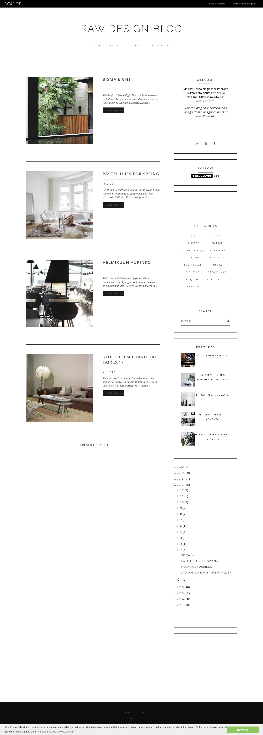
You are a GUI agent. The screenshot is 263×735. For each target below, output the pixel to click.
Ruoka (217, 265)
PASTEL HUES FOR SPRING (131, 173)
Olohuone (193, 257)
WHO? (114, 45)
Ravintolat (193, 265)
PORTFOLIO (162, 45)
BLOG (96, 45)
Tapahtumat (217, 272)
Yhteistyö (193, 286)
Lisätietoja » (113, 110)
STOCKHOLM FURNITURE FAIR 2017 (206, 572)
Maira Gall (131, 724)
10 (182, 502)
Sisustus (193, 272)
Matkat (217, 243)
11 (182, 496)
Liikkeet (193, 243)
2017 (180, 484)
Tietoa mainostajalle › (245, 3)
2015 (180, 593)
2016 (180, 587)
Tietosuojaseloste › (217, 3)
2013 (180, 605)
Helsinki (217, 236)
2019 (180, 472)
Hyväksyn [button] (242, 729)
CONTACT (135, 45)
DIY (193, 236)
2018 (180, 478)
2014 (180, 599)
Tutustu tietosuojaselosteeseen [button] (55, 731)
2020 (180, 467)
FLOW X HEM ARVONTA (212, 355)
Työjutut (193, 279)
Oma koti (217, 257)
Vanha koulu (217, 279)
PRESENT (87, 445)
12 (182, 490)
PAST (102, 445)
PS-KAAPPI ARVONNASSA (212, 394)
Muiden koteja (193, 250)
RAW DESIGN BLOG (132, 28)
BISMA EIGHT (117, 79)
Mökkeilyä (217, 250)
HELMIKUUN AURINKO (127, 262)
